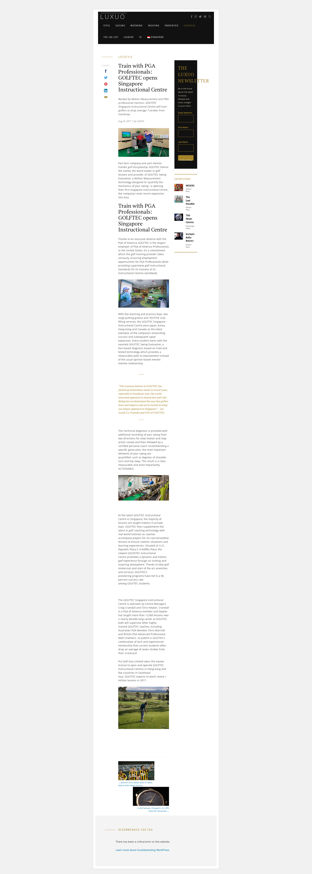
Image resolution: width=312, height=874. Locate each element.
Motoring (136, 25)
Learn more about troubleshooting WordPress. (143, 849)
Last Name (183, 142)
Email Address (185, 112)
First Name (183, 127)
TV (140, 37)
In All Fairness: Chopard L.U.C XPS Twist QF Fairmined (153, 809)
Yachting (153, 25)
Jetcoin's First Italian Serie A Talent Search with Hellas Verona (135, 784)
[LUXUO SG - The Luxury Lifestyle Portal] (112, 16)
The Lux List (110, 37)
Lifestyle (189, 25)
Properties (171, 25)
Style (106, 25)
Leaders (129, 37)
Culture (120, 25)
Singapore (157, 37)
